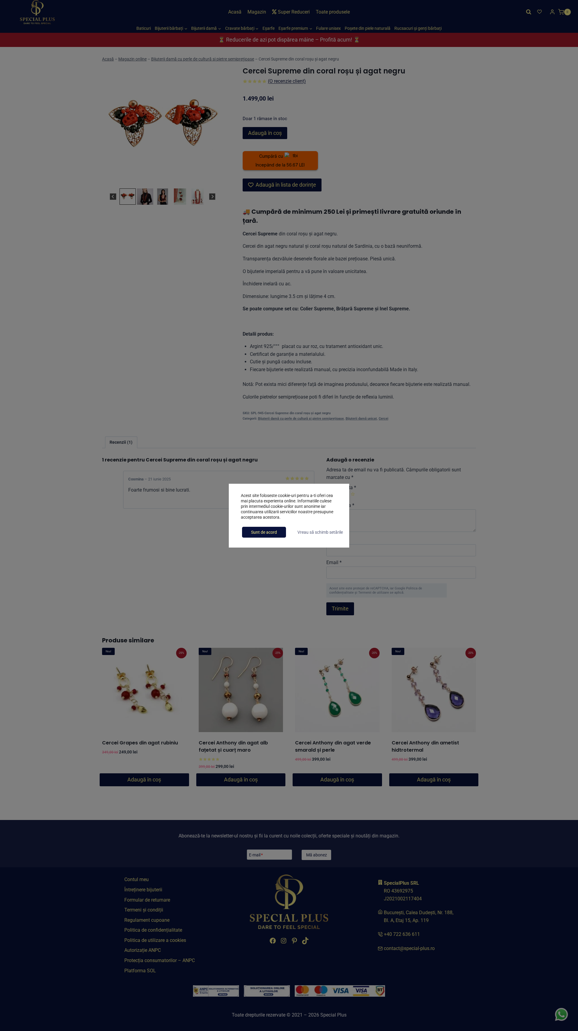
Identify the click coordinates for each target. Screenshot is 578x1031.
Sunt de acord (264, 532)
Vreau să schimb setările (320, 532)
